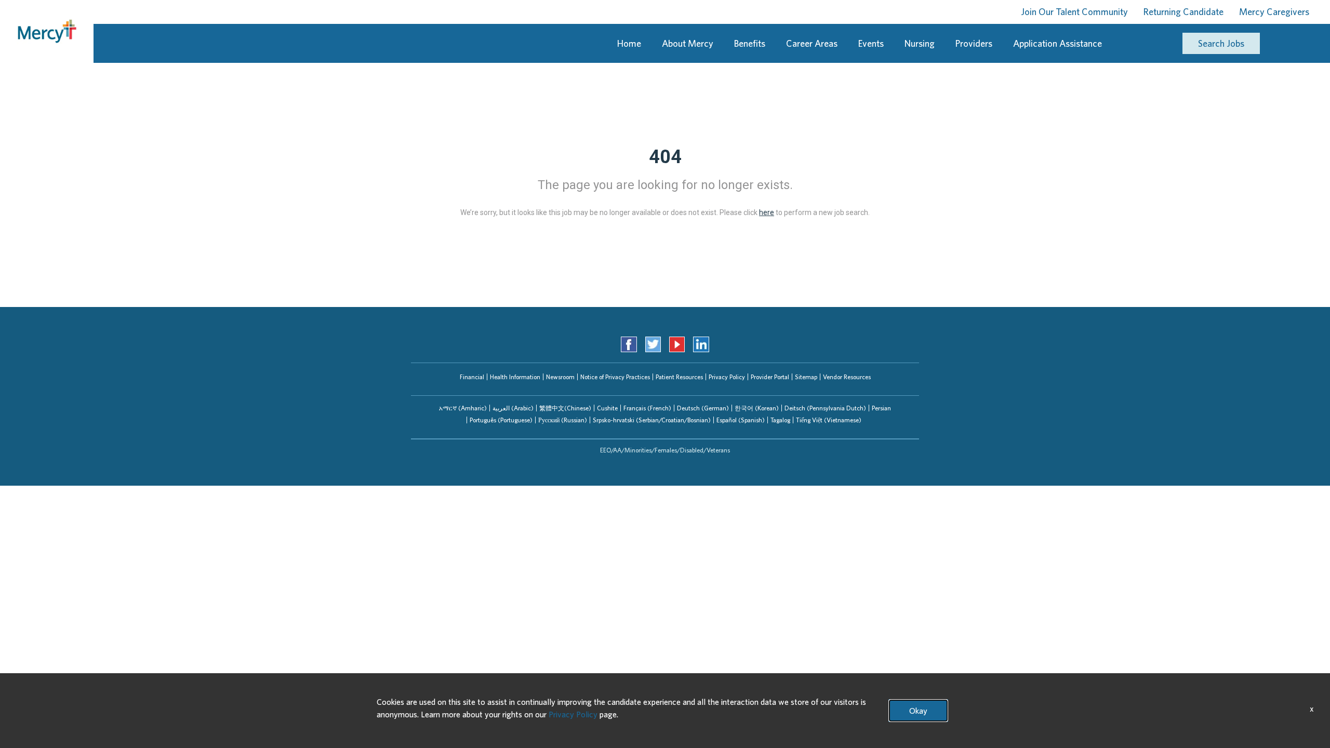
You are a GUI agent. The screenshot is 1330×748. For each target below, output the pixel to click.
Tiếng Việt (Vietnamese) (828, 420)
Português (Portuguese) (501, 420)
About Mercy (687, 43)
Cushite (607, 408)
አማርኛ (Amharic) (463, 408)
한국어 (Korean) (757, 408)
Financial (472, 376)
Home (629, 43)
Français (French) (647, 408)
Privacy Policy (727, 376)
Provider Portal (770, 376)
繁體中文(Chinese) (565, 408)
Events (871, 43)
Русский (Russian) (562, 420)
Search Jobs (1221, 43)
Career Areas (811, 43)
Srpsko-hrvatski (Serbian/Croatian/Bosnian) (652, 420)
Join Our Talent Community (1074, 11)
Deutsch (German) (703, 408)
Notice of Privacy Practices (615, 376)
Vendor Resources (847, 376)
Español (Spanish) (740, 420)
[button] (462, 408)
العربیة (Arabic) (513, 408)
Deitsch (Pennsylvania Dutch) (825, 408)
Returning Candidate (1183, 11)
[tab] (462, 408)
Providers (973, 43)
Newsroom (560, 376)
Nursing (920, 43)
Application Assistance (1057, 43)
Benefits (749, 43)
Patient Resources (679, 376)
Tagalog (780, 420)
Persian (881, 408)
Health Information (515, 376)
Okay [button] (918, 710)
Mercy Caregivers (1274, 11)
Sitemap (806, 376)
